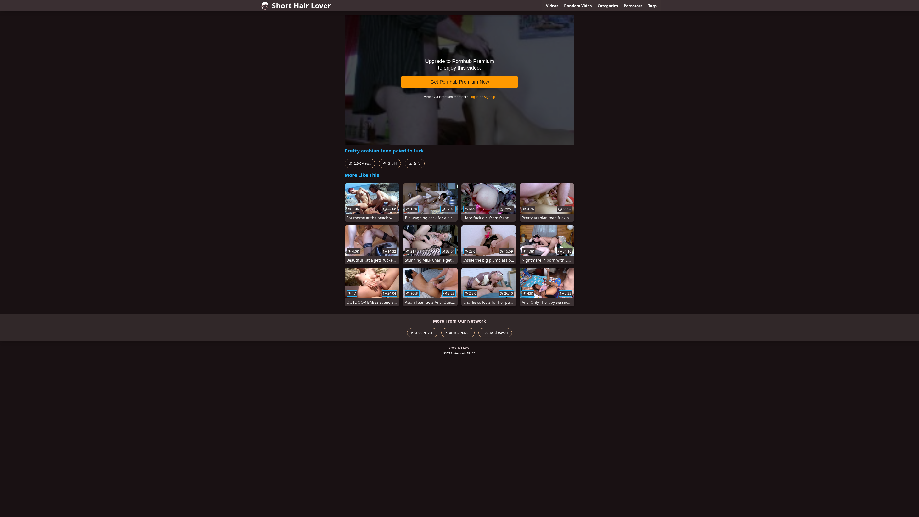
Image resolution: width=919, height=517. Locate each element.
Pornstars (633, 5)
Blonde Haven (422, 332)
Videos (552, 5)
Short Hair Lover (301, 6)
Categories (608, 5)
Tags (652, 5)
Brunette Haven (458, 332)
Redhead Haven (495, 332)
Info (416, 163)
